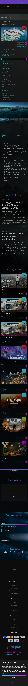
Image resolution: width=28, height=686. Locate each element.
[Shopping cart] (21, 6)
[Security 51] (14, 449)
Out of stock (20, 43)
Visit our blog (14, 544)
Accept (10, 526)
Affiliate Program (14, 622)
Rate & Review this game (8, 24)
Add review (14, 496)
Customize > (14, 682)
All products (8, 16)
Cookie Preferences (14, 593)
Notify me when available (20, 46)
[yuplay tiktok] (10, 552)
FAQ (14, 624)
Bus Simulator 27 (6, 314)
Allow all (14, 677)
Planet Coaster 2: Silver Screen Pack (11, 386)
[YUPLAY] (5, 6)
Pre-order (21, 293)
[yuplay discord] (5, 552)
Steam (6, 52)
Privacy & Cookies (14, 591)
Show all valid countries (14, 58)
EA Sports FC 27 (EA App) (8, 290)
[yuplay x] (18, 552)
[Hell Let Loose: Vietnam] (14, 425)
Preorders (14, 607)
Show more (14, 471)
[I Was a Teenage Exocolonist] (14, 353)
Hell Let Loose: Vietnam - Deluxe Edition (12, 410)
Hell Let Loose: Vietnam (7, 434)
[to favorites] (26, 43)
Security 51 (4, 458)
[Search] (25, 11)
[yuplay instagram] (14, 552)
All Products (14, 602)
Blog (14, 619)
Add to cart (20, 389)
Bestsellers (14, 605)
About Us (14, 585)
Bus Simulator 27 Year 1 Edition (9, 338)
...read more (23, 226)
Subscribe (6, 530)
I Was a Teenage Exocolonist (9, 362)
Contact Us (14, 627)
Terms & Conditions (12, 526)
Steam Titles (14, 610)
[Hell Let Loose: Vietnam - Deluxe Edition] (14, 401)
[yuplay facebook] (22, 552)
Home (2, 16)
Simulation (15, 16)
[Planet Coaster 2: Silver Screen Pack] (14, 377)
